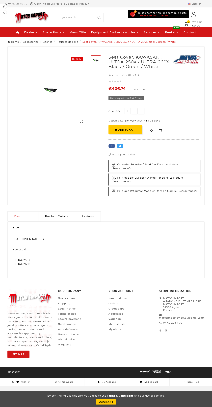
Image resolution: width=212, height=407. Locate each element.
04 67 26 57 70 (172, 322)
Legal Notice (67, 308)
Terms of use (67, 313)
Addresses (115, 313)
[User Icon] (197, 14)
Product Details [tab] (56, 216)
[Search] (99, 17)
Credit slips (116, 308)
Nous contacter (69, 334)
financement (67, 298)
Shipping (64, 303)
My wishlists (117, 324)
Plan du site (66, 339)
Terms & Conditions (120, 395)
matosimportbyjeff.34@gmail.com (182, 317)
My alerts (114, 329)
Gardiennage (67, 324)
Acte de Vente (68, 329)
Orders (113, 303)
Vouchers (115, 318)
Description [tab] (22, 216)
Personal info (117, 298)
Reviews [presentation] (88, 216)
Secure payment (69, 318)
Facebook (111, 146)
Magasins (64, 344)
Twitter (120, 146)
